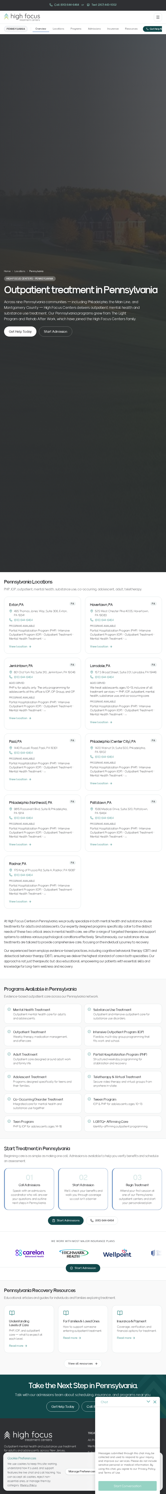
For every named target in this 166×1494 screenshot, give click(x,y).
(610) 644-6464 (23, 620)
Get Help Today (20, 331)
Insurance (113, 28)
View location (18, 646)
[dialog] (127, 1445)
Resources (131, 28)
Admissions (94, 28)
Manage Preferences (82, 1471)
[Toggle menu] (158, 17)
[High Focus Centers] (22, 17)
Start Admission (55, 331)
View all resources (80, 1363)
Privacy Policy (28, 1485)
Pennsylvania (16, 28)
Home (7, 271)
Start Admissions (68, 1220)
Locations (58, 28)
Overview (40, 28)
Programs (76, 28)
